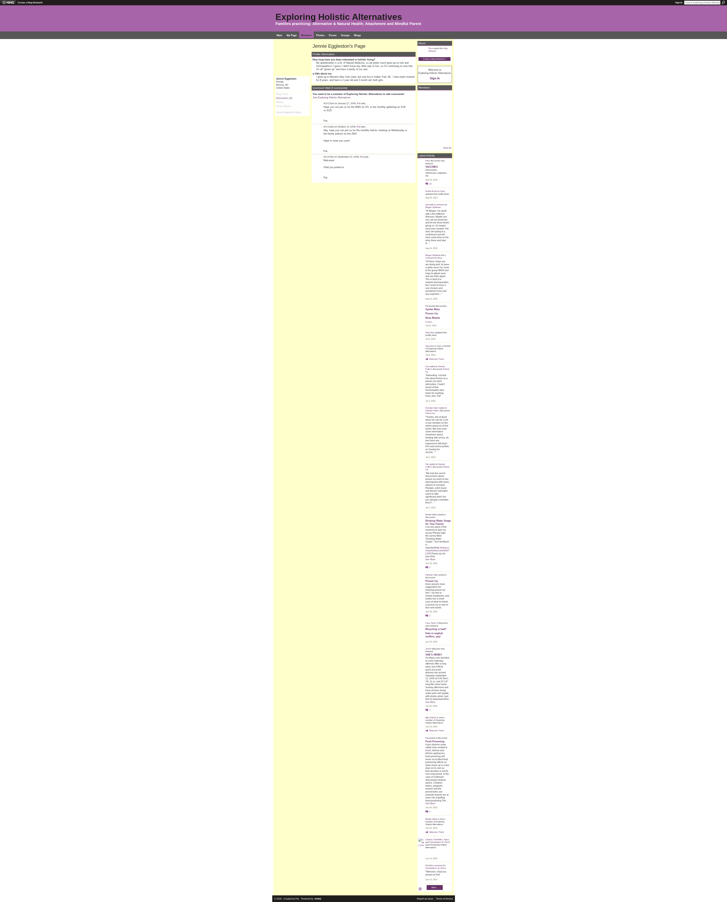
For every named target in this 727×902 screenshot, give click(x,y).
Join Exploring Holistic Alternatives (332, 97)
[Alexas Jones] (444, 118)
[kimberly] (434, 96)
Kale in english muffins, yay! (434, 635)
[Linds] (423, 96)
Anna (427, 204)
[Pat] (423, 107)
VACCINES (431, 166)
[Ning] (8, 2)
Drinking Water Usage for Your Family (438, 522)
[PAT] (423, 118)
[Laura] (444, 96)
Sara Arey (429, 332)
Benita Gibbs (431, 514)
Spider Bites (432, 309)
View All (447, 148)
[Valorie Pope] (444, 107)
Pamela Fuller (431, 408)
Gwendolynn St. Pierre (439, 842)
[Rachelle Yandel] (423, 139)
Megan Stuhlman (433, 207)
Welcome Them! (436, 359)
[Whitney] (423, 128)
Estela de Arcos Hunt (435, 191)
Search (723, 2)
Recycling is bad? (435, 629)
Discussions (282, 98)
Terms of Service (444, 898)
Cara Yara (430, 623)
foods (428, 750)
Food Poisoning (434, 741)
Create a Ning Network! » (434, 59)
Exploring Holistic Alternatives (338, 17)
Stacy (446, 839)
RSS (420, 889)
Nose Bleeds (432, 317)
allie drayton (430, 717)
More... (434, 887)
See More (430, 559)
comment (440, 204)
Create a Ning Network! (30, 2)
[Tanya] (434, 118)
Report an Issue (425, 898)
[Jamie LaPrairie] (444, 128)
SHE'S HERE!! (433, 654)
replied (432, 366)
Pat (358, 103)
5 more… (429, 322)
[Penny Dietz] (444, 139)
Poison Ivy (431, 313)
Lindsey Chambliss (434, 839)
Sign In (678, 2)
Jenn (427, 649)
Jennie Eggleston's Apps (288, 112)
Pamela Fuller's (432, 410)
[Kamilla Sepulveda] (434, 128)
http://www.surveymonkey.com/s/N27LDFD (437, 550)
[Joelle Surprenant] (434, 107)
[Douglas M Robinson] (434, 139)
